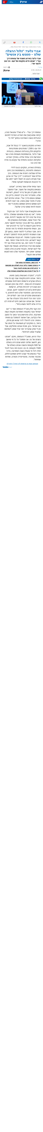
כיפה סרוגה (30, 47)
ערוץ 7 (37, 47)
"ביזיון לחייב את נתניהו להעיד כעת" (24, 268)
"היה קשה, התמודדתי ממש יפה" (25, 262)
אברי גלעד (34, 73)
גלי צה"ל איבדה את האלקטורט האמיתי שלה (21, 271)
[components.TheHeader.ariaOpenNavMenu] (36, 2)
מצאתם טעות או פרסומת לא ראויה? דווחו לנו (20, 364)
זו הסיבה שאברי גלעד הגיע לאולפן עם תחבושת (20, 265)
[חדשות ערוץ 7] (21, 2)
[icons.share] (3, 2)
